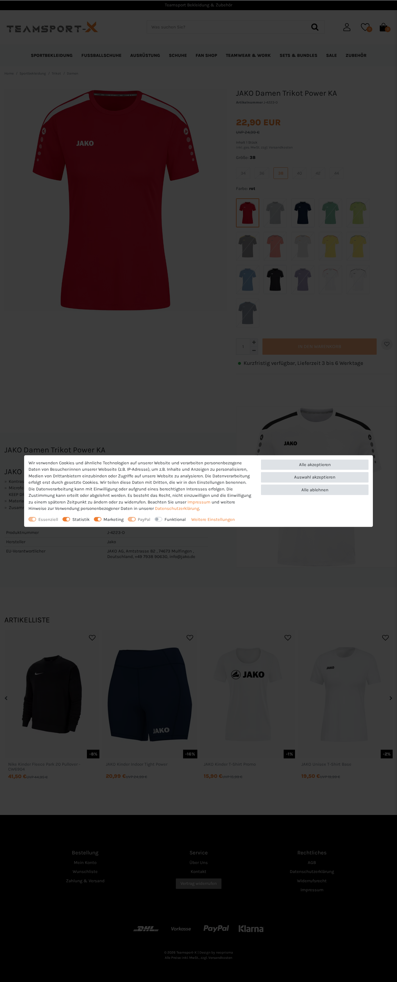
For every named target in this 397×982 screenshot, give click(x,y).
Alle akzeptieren (315, 464)
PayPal (144, 519)
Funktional (175, 519)
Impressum (198, 501)
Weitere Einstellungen (213, 519)
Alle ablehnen (314, 489)
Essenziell (48, 519)
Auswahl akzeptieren (314, 477)
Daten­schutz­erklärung (177, 508)
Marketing (113, 519)
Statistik (81, 519)
